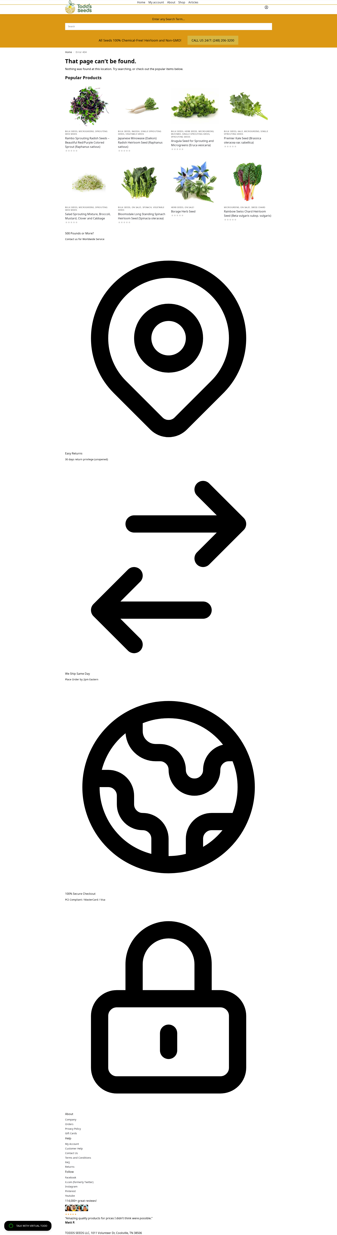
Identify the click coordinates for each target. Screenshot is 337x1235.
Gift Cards (71, 1133)
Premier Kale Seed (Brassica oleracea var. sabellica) (242, 140)
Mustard (176, 134)
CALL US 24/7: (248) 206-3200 (213, 40)
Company (70, 1119)
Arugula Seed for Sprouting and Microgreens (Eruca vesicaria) (192, 143)
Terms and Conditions (78, 1157)
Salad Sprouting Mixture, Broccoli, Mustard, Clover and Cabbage (88, 216)
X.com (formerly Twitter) (79, 1182)
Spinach (147, 207)
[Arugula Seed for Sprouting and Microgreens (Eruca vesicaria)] (195, 106)
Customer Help (74, 1148)
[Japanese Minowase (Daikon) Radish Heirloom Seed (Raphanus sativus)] (142, 106)
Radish (136, 131)
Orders (69, 1124)
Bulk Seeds (71, 131)
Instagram (71, 1186)
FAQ (67, 1162)
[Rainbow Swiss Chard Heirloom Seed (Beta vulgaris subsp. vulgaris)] (248, 182)
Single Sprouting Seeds (195, 134)
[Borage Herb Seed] (195, 182)
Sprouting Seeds (180, 136)
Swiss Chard (258, 207)
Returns (69, 1166)
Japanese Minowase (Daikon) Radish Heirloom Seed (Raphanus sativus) (140, 142)
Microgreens (86, 131)
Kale (240, 131)
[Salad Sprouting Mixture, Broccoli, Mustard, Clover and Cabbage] (89, 182)
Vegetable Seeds (135, 134)
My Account (72, 1144)
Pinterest (70, 1191)
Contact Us (71, 1153)
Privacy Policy (73, 1128)
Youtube (70, 1195)
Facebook (70, 1177)
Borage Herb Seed (183, 211)
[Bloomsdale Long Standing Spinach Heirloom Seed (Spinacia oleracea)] (142, 182)
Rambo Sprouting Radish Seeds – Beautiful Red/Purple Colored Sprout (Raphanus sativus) (87, 142)
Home (68, 52)
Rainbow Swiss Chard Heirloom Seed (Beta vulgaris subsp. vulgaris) (247, 213)
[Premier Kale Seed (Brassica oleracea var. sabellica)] (248, 106)
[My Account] (266, 7)
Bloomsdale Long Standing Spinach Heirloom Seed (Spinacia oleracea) (141, 216)
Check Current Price (89, 156)
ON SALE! (136, 207)
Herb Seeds (191, 131)
